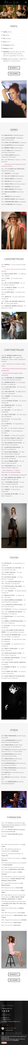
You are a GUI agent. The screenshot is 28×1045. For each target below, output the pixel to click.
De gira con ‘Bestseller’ (10, 1028)
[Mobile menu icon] (26, 2)
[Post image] (2, 1028)
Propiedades (15, 1040)
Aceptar (4, 1042)
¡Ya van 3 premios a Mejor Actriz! (13, 1033)
